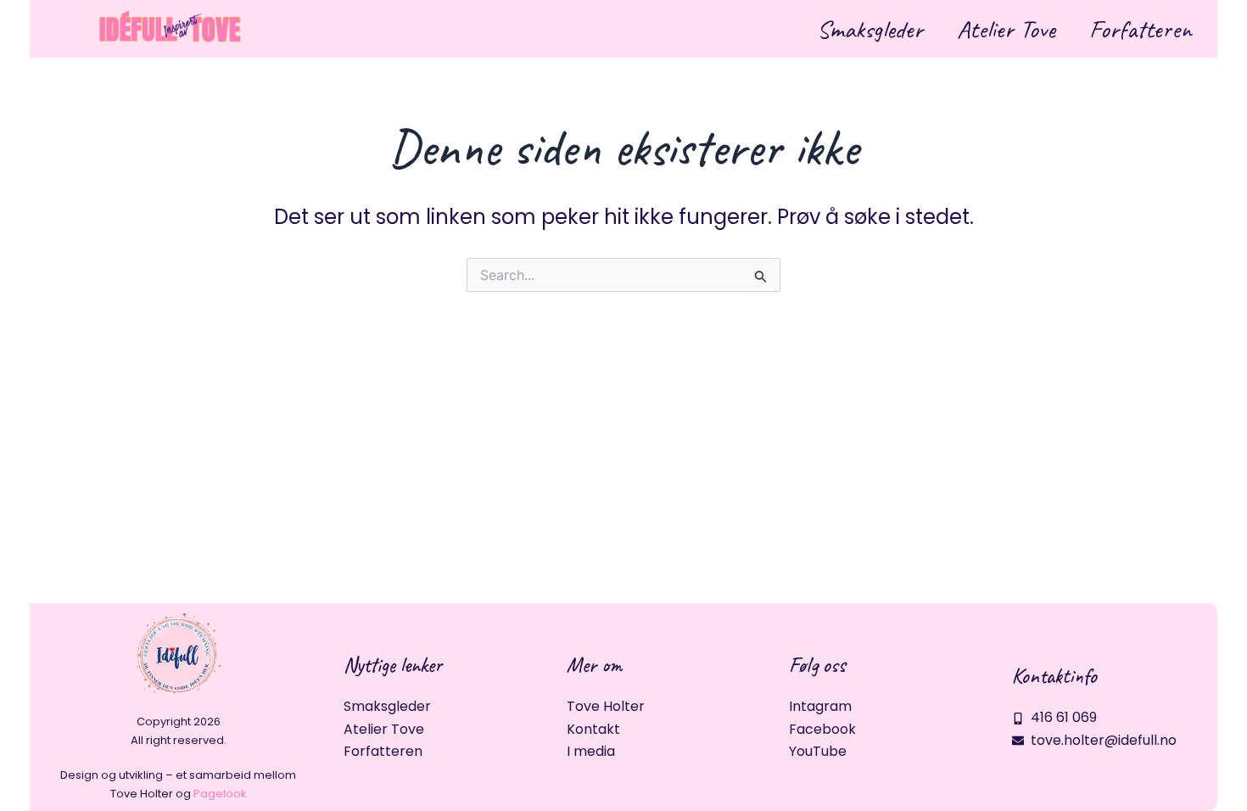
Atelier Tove (1006, 29)
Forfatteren (1140, 29)
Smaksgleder (870, 29)
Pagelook (220, 794)
